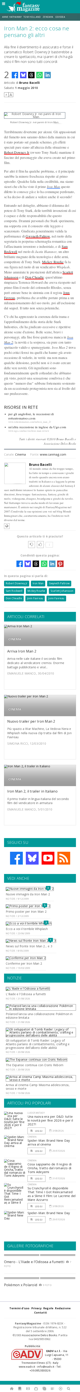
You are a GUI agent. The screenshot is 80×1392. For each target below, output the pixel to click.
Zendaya (48, 16)
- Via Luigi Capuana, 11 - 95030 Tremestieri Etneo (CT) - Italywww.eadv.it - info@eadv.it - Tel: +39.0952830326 (43, 1360)
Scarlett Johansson (62, 591)
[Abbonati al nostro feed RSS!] (64, 858)
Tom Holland (32, 16)
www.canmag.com (53, 454)
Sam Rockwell (14, 591)
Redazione (63, 1308)
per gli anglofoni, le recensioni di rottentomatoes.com (31, 416)
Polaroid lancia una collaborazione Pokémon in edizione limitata (39, 1016)
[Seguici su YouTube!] (48, 858)
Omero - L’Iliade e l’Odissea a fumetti (34, 1261)
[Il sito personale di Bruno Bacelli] (7, 526)
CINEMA (14, 639)
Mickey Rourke (53, 262)
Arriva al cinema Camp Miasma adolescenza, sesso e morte (38, 1087)
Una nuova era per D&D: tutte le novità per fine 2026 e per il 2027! (50, 1120)
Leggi (38, 1130)
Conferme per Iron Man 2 (24, 963)
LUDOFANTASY (36, 1113)
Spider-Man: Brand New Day (49, 1213)
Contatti (40, 1312)
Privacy (36, 1308)
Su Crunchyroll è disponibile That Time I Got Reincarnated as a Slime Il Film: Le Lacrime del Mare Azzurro (52, 1194)
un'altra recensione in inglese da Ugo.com (37, 427)
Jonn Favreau (35, 598)
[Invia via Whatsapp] (39, 75)
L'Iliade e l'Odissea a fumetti (26, 994)
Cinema (20, 454)
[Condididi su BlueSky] (23, 75)
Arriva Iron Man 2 (21, 651)
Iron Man (53, 186)
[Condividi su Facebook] (15, 75)
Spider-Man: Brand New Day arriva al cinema (49, 1142)
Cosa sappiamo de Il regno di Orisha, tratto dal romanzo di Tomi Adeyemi (49, 1168)
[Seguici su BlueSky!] (32, 858)
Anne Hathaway (12, 16)
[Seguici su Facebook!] (16, 858)
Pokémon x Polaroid (20, 1285)
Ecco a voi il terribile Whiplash (27, 929)
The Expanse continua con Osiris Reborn (34, 1065)
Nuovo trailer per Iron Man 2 (31, 721)
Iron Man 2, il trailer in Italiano (32, 791)
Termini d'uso (19, 1308)
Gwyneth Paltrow (38, 236)
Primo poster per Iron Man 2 (26, 911)
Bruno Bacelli (29, 83)
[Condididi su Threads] (31, 75)
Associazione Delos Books (39, 1335)
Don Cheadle (34, 277)
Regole (48, 1308)
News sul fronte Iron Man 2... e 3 (29, 946)
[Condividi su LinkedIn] (47, 75)
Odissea (60, 16)
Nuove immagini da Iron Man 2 (28, 894)
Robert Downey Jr (16, 152)
